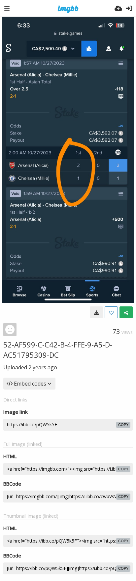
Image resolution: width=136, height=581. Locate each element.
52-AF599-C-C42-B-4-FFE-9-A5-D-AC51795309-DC (57, 350)
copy (123, 425)
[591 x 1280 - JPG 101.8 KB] (96, 312)
